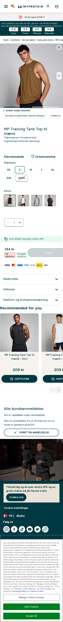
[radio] (9, 169)
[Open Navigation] (6, 6)
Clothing (15, 39)
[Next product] (58, 390)
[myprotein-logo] (30, 6)
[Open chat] (45, 529)
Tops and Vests (45, 39)
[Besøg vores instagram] (6, 529)
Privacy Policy (19, 591)
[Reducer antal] (8, 222)
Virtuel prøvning (45, 156)
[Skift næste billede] (59, 76)
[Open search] (13, 6)
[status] (14, 222)
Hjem (6, 39)
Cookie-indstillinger (16, 508)
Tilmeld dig (16, 497)
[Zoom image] (59, 47)
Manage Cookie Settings (31, 597)
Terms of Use (36, 591)
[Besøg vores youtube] (29, 529)
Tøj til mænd (28, 39)
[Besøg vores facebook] (14, 529)
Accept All (31, 616)
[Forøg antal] (19, 222)
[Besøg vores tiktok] (22, 529)
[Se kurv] (57, 6)
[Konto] (48, 6)
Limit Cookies (31, 607)
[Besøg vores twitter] (37, 529)
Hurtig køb (22, 379)
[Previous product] (52, 390)
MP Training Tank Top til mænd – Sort (19, 356)
